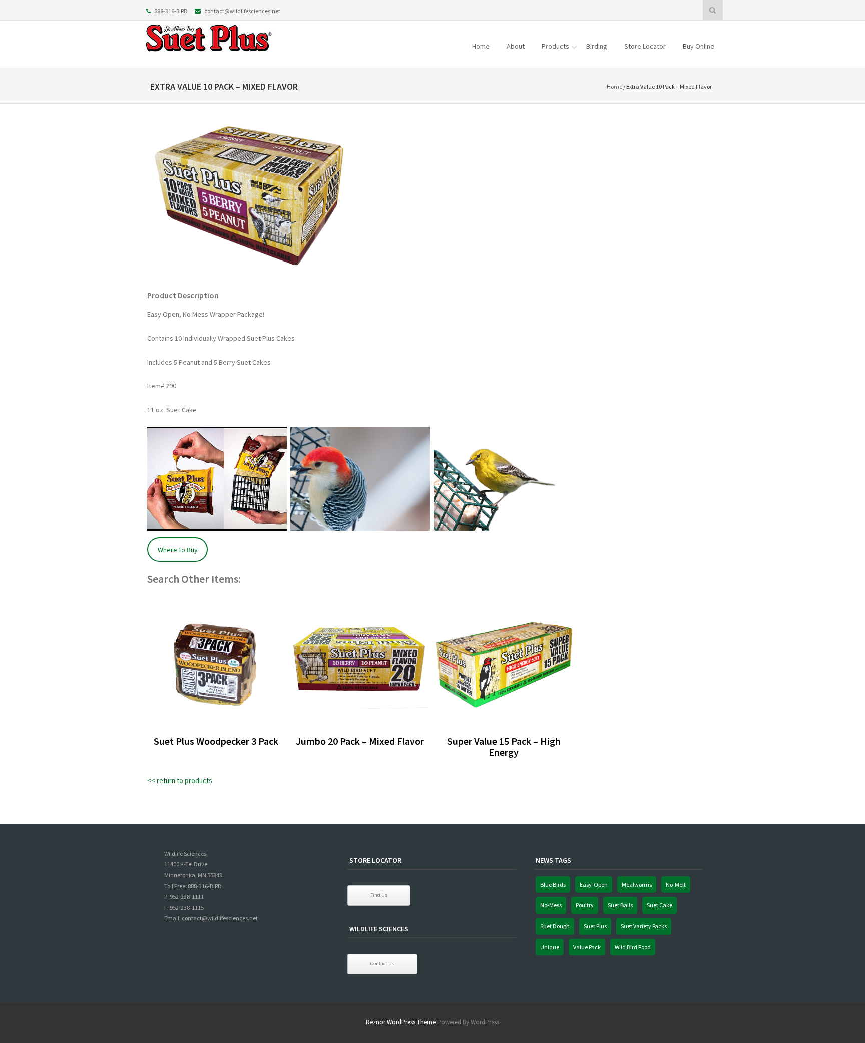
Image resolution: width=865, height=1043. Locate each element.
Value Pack (587, 947)
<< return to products (179, 780)
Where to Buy (178, 549)
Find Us (378, 895)
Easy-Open (594, 884)
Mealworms (637, 884)
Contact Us (382, 963)
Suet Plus (595, 926)
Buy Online (698, 46)
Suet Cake (659, 905)
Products (555, 46)
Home (481, 46)
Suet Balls (620, 905)
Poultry (585, 905)
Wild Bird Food (633, 947)
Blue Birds (553, 884)
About (516, 46)
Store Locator (645, 46)
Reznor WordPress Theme (401, 1022)
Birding (596, 46)
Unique (549, 947)
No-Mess (551, 905)
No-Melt (676, 884)
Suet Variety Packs (644, 926)
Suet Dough (555, 926)
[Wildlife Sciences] (209, 54)
